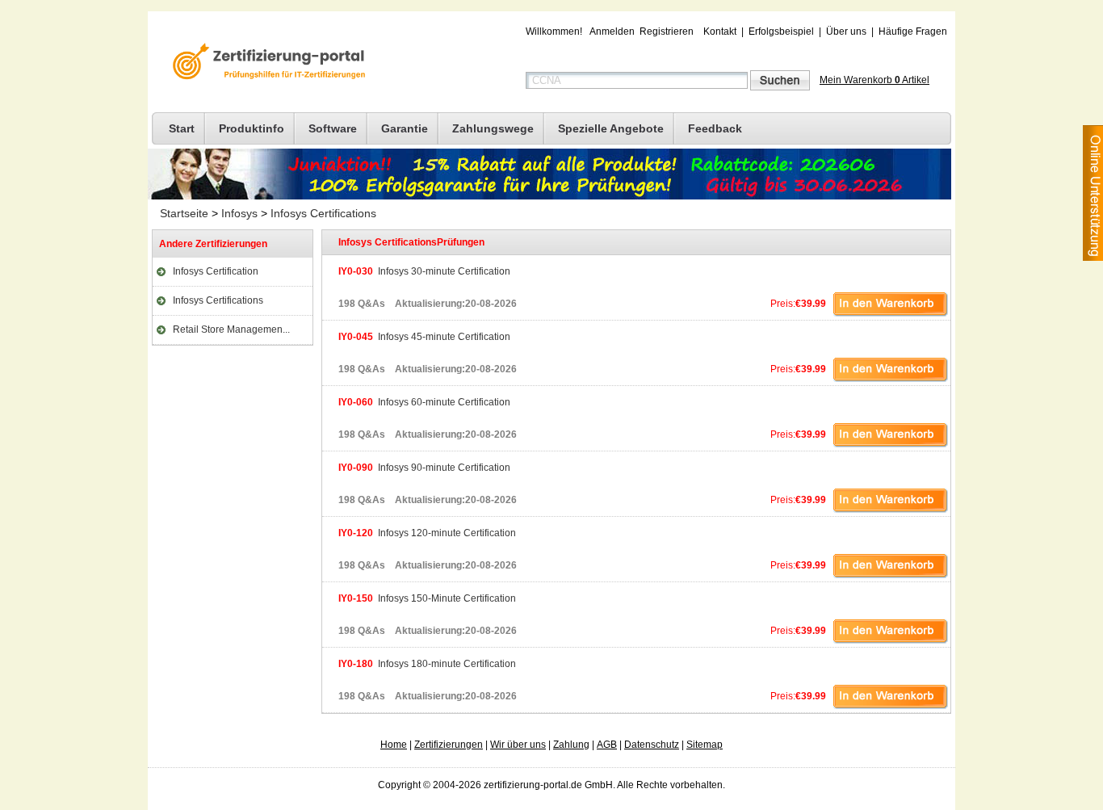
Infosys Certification (215, 271)
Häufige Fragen (913, 31)
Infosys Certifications (323, 213)
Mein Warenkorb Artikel (874, 80)
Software (332, 128)
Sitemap (704, 744)
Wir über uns (518, 744)
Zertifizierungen (448, 744)
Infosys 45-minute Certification (424, 336)
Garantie (404, 128)
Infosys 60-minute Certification (424, 402)
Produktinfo (251, 128)
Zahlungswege (493, 128)
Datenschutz (651, 744)
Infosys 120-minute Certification (427, 533)
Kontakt (719, 31)
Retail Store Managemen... (231, 329)
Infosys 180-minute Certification (427, 663)
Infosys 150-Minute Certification (427, 598)
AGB (607, 744)
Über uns (846, 31)
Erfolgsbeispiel (781, 31)
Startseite (184, 213)
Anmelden (612, 31)
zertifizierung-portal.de (266, 63)
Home (393, 744)
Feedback (715, 128)
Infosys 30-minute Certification (424, 271)
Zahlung (571, 744)
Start (182, 128)
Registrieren (667, 31)
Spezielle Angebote (611, 128)
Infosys (239, 213)
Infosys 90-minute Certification (424, 467)
